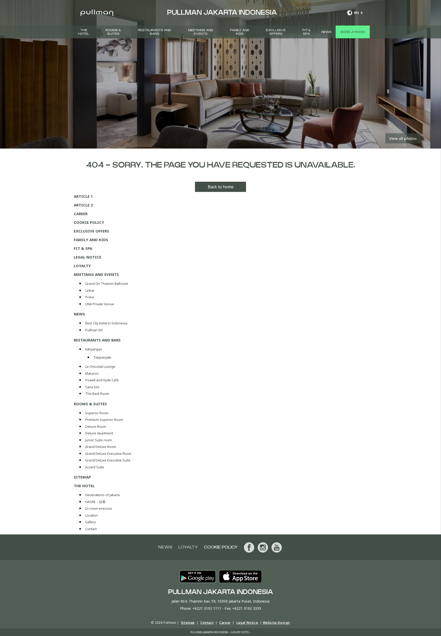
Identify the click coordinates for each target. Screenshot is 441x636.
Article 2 (83, 204)
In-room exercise (98, 508)
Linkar (89, 290)
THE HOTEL (83, 32)
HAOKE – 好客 (95, 502)
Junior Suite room (98, 440)
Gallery (90, 522)
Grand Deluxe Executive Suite (108, 460)
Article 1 (83, 196)
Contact (91, 529)
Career (81, 213)
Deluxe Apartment (99, 433)
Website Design (276, 622)
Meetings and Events (200, 32)
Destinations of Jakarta (102, 495)
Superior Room (97, 413)
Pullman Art (94, 330)
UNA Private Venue (99, 304)
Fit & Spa (306, 32)
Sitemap (82, 477)
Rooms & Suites (113, 32)
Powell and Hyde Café (102, 380)
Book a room (353, 31)
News (326, 31)
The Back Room (97, 394)
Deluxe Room (96, 426)
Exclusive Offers (276, 32)
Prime (89, 297)
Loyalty (82, 265)
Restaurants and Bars (154, 32)
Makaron (92, 373)
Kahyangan (93, 349)
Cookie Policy (89, 222)
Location (91, 515)
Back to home (221, 187)
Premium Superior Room (104, 420)
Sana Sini (92, 387)
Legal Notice (87, 257)
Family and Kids (239, 32)
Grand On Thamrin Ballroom (106, 284)
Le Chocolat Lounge (100, 366)
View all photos (403, 138)
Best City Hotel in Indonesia (106, 323)
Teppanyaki (102, 357)
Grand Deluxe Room (101, 447)
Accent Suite (94, 467)
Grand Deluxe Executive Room (108, 453)
